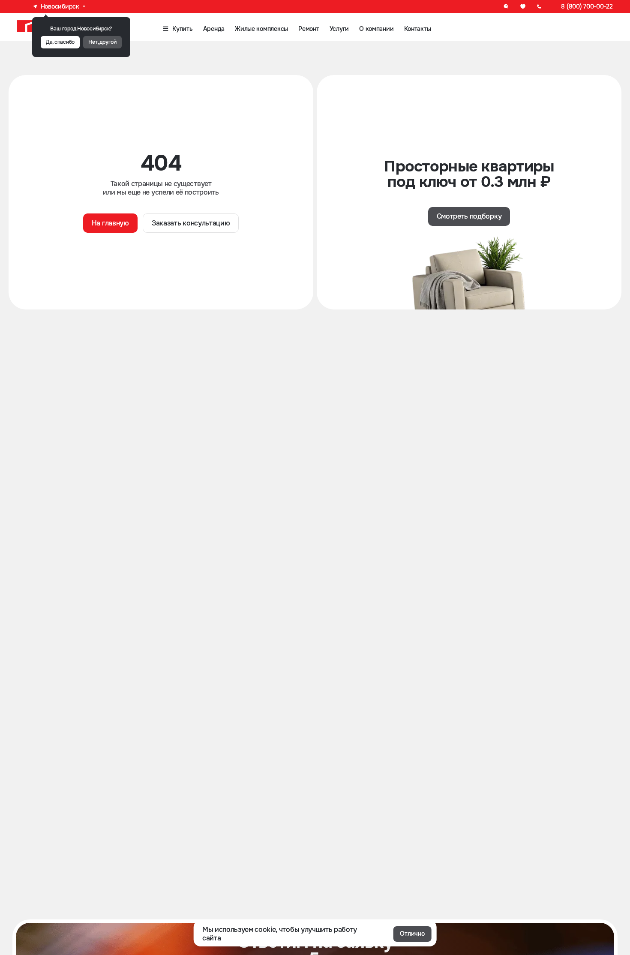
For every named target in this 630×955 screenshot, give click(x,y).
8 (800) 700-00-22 (586, 6)
